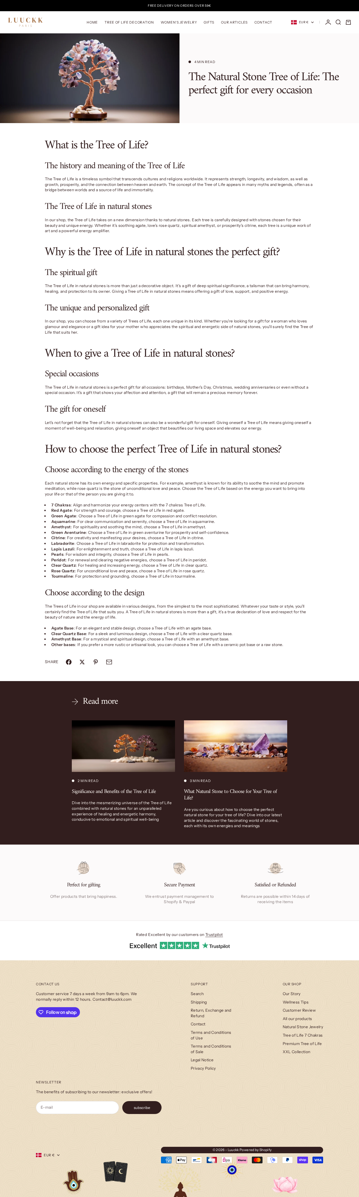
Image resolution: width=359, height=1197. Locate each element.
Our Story (292, 993)
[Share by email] (109, 662)
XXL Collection (296, 1051)
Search (197, 993)
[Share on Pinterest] (95, 662)
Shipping (199, 1002)
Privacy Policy (203, 1068)
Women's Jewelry (179, 22)
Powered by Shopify (255, 1150)
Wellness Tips (296, 1002)
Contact (263, 22)
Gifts (209, 22)
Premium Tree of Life (302, 1043)
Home (92, 22)
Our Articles (234, 22)
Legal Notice (202, 1059)
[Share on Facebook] (68, 662)
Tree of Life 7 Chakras (303, 1035)
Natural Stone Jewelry (303, 1026)
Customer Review (299, 1010)
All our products (297, 1018)
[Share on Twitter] (82, 662)
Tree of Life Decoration (129, 22)
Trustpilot (214, 934)
